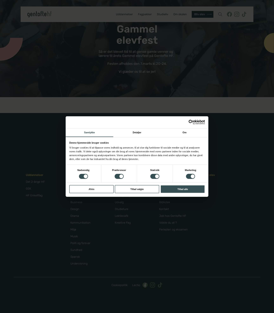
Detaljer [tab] (137, 132)
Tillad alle (182, 189)
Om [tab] (184, 132)
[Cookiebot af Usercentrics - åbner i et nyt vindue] (191, 122)
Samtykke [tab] (89, 132)
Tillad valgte (137, 189)
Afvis (91, 189)
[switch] (119, 176)
